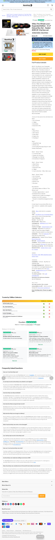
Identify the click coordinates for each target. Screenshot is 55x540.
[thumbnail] (9, 45)
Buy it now (42, 59)
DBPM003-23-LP (44, 223)
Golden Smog (44, 247)
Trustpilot (31, 375)
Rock (37, 256)
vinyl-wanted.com (17, 444)
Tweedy (36, 249)
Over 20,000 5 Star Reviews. (46, 21)
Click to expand (25, 33)
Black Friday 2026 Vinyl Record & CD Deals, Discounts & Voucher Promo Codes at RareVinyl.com (22, 532)
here (48, 268)
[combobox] (25, 9)
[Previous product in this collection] (3, 378)
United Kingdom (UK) (47, 226)
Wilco (37, 211)
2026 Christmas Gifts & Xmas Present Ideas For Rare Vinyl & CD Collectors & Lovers (20, 533)
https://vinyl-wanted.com (43, 287)
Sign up (42, 496)
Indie (39, 254)
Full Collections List (27, 530)
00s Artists (34, 254)
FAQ (40, 533)
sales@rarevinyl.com (41, 270)
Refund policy (18, 530)
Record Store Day (36, 239)
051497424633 (41, 240)
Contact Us (40, 378)
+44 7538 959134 (20, 441)
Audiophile (46, 233)
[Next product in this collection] (51, 378)
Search (3, 530)
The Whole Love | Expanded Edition (44, 214)
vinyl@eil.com (6, 441)
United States (19, 520)
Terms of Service (10, 530)
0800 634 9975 (40, 440)
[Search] (51, 9)
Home (3, 15)
